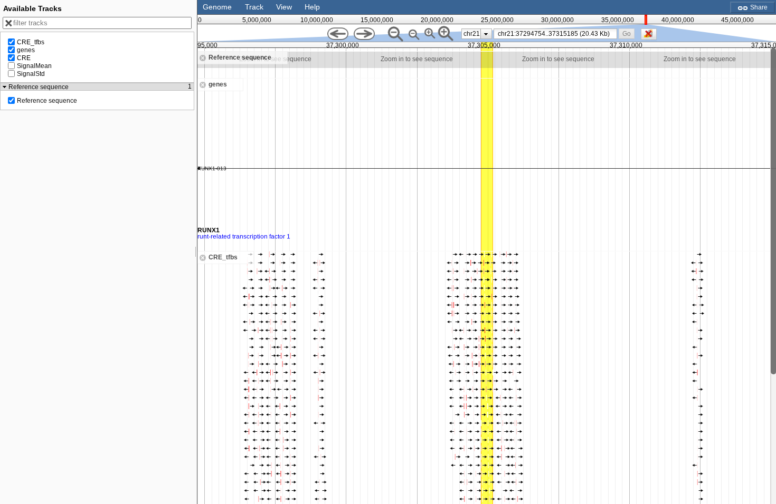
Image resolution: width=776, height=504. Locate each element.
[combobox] (556, 33)
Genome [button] (217, 7)
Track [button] (254, 7)
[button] (626, 33)
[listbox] (476, 33)
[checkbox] (651, 37)
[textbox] (557, 33)
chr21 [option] (471, 33)
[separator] (195, 252)
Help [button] (312, 7)
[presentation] (486, 33)
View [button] (284, 7)
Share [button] (758, 7)
